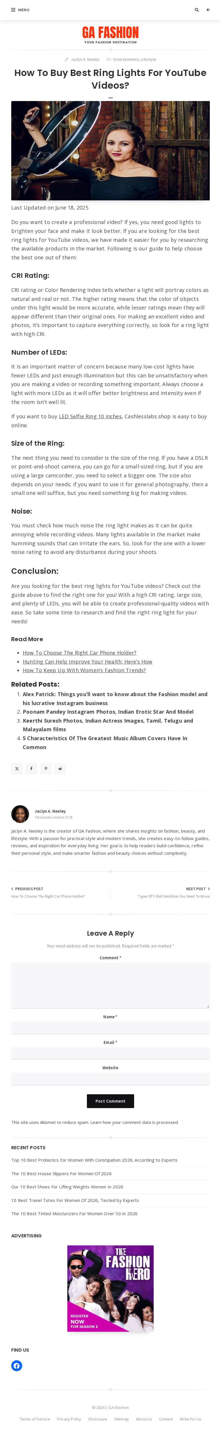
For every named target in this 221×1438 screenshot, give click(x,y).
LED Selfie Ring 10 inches (90, 416)
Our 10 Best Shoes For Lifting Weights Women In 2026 (67, 1187)
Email (110, 1042)
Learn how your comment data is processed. (134, 1122)
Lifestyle (148, 59)
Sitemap (121, 1419)
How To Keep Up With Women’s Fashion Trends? (84, 670)
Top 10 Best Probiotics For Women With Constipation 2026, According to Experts (94, 1160)
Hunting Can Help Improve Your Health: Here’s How (88, 661)
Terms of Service (35, 1419)
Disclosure (97, 1419)
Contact (166, 1419)
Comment (111, 957)
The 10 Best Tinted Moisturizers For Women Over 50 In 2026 (74, 1213)
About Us (144, 1419)
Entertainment (126, 59)
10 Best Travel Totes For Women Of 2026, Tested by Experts (75, 1200)
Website (110, 1067)
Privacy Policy (69, 1419)
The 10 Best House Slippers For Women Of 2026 (61, 1173)
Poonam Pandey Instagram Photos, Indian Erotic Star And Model (108, 711)
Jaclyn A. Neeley (50, 811)
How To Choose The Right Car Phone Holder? (79, 652)
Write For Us (190, 1419)
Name (110, 1016)
